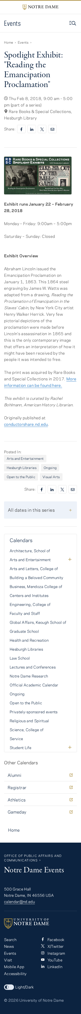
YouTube (54, 959)
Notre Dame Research (29, 675)
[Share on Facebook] (21, 129)
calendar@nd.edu (19, 901)
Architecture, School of (30, 550)
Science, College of (26, 729)
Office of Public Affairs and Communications (33, 858)
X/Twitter (54, 946)
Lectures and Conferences (33, 667)
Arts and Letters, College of (34, 568)
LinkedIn (54, 966)
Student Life (20, 747)
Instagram (55, 953)
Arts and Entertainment (25, 458)
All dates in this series (31, 510)
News (9, 946)
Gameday (17, 812)
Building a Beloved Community (36, 577)
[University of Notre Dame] (40, 923)
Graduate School (24, 631)
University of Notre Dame (41, 1000)
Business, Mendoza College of (36, 586)
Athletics (17, 800)
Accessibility (15, 973)
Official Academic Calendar (34, 684)
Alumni (14, 775)
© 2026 (11, 1000)
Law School (20, 658)
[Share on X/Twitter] (42, 129)
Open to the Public (21, 477)
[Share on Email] (52, 129)
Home (8, 42)
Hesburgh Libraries (21, 467)
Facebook (55, 939)
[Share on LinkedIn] (31, 129)
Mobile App (14, 966)
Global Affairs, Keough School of (38, 622)
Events (12, 23)
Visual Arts (51, 477)
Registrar (17, 787)
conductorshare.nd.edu (26, 424)
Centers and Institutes (29, 595)
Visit (8, 959)
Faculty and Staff (25, 613)
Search (10, 939)
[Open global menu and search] (73, 23)
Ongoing (50, 467)
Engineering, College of (30, 604)
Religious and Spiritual (29, 720)
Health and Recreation (29, 640)
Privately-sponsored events (34, 711)
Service (16, 738)
